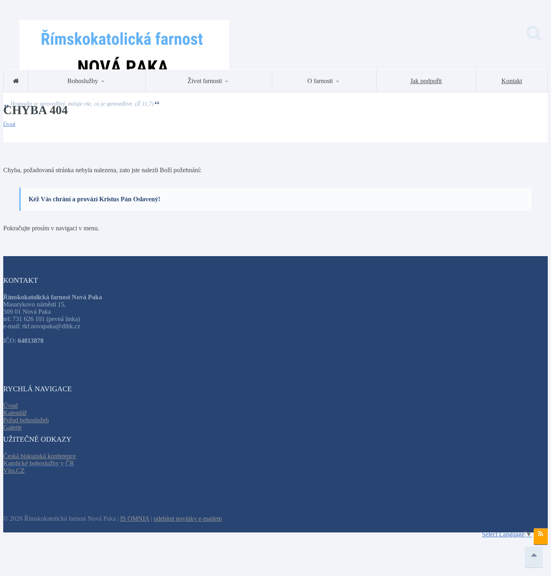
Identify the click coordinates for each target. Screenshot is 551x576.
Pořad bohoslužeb (26, 420)
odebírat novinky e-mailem (188, 518)
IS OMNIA (134, 518)
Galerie (12, 427)
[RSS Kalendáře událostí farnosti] (541, 536)
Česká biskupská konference (39, 456)
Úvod (9, 124)
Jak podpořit (426, 80)
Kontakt (511, 80)
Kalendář (15, 412)
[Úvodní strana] (16, 80)
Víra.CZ (14, 470)
